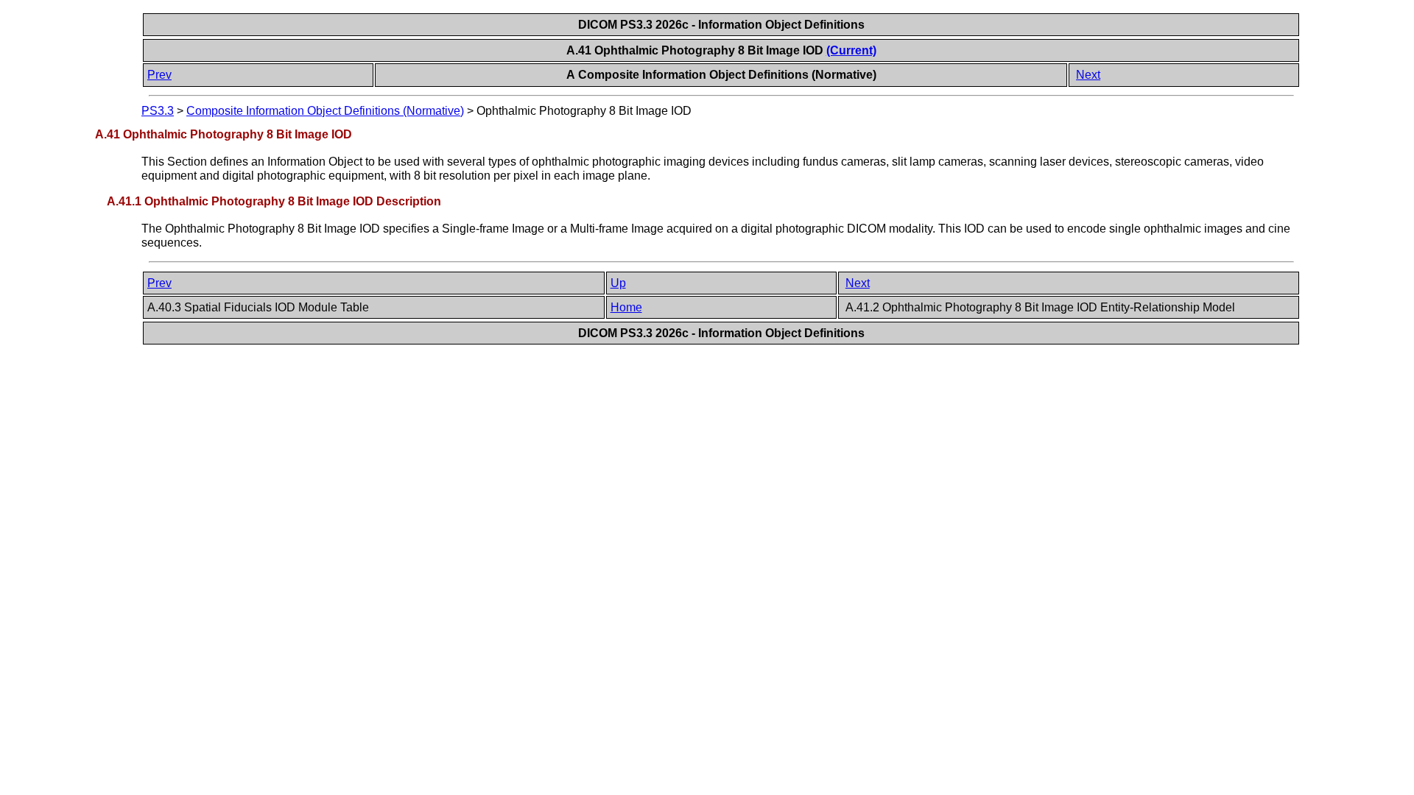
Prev (159, 74)
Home (626, 307)
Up (618, 283)
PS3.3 (157, 111)
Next (1088, 74)
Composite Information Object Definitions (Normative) (325, 111)
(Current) (851, 50)
